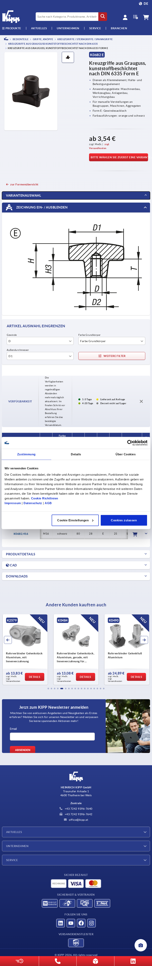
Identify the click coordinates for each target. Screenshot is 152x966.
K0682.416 (21, 533)
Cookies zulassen (124, 520)
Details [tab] (76, 454)
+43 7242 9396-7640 (78, 808)
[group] (25, 649)
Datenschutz (33, 503)
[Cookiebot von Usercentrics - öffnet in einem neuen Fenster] (130, 443)
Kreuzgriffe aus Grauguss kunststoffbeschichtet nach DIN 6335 (53, 44)
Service (12, 860)
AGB (48, 503)
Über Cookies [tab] (126, 454)
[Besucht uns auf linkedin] (60, 923)
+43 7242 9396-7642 (78, 814)
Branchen (119, 28)
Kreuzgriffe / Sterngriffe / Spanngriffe (85, 39)
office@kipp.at (78, 819)
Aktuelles (14, 832)
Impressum (13, 503)
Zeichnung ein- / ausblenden (41, 207)
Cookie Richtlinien (44, 498)
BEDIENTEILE (20, 39)
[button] (48, 688)
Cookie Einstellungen (73, 520)
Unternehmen (68, 28)
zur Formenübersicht (24, 184)
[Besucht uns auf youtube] (70, 923)
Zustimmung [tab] (26, 454)
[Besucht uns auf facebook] (81, 923)
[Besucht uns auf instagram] (91, 923)
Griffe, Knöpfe (42, 39)
